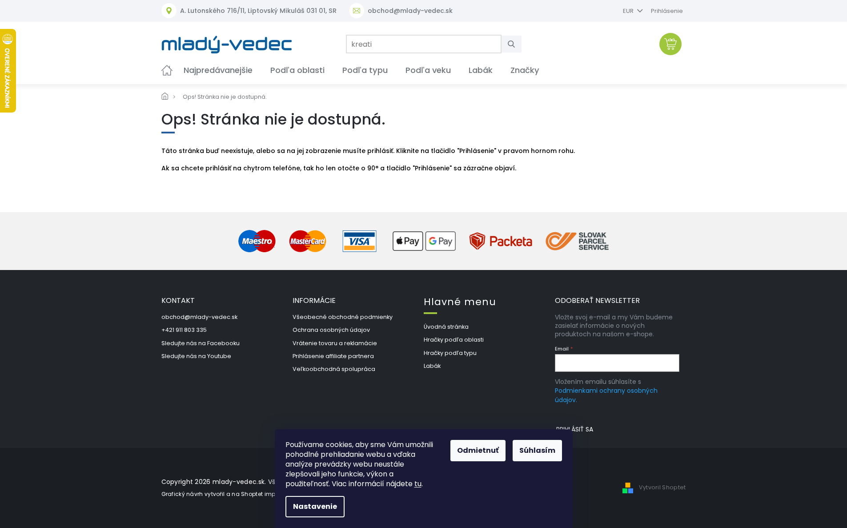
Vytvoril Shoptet (662, 487)
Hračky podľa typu (450, 353)
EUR (629, 11)
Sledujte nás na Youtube (196, 356)
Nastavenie (315, 506)
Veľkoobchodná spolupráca (334, 369)
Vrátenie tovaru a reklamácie (335, 343)
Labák (432, 366)
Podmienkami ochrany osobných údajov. (606, 395)
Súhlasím (537, 450)
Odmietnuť (478, 450)
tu (417, 484)
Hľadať (515, 44)
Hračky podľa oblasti (454, 339)
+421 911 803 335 (184, 330)
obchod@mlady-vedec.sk (199, 317)
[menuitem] (167, 70)
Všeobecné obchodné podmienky (343, 317)
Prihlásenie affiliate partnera (333, 356)
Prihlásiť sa (574, 429)
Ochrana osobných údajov (331, 330)
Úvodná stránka (446, 327)
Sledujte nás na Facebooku (200, 343)
